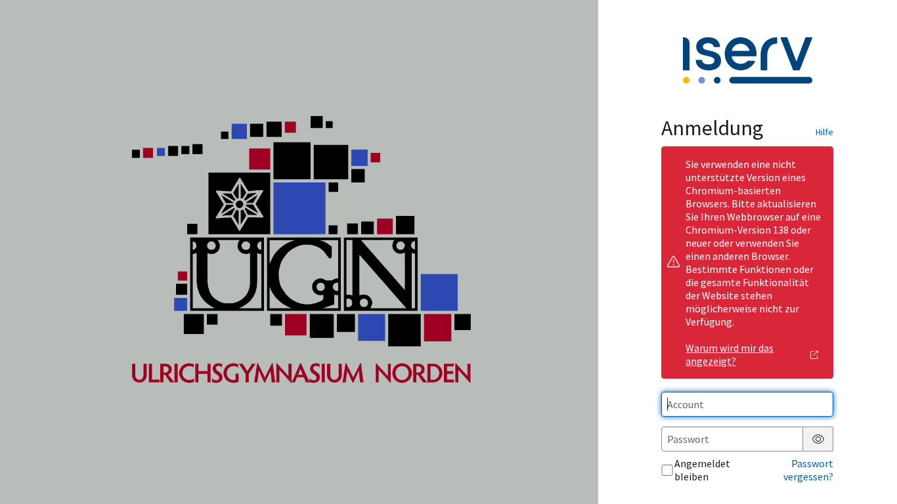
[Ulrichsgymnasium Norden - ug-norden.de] (299, 252)
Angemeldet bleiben (702, 470)
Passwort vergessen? (808, 470)
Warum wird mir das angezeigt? (730, 354)
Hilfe (824, 132)
